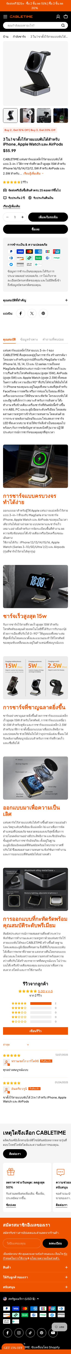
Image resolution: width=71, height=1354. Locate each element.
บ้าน (5, 36)
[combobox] (35, 25)
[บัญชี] (58, 16)
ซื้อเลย (36, 229)
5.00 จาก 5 (45, 991)
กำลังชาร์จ (19, 36)
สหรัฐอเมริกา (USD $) (21, 1298)
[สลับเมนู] (5, 16)
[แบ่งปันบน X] (32, 313)
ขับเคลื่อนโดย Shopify (45, 1347)
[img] (11, 1055)
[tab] (9, 340)
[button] (12, 182)
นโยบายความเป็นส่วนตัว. (45, 1258)
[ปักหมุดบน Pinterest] (43, 313)
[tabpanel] (35, 391)
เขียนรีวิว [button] (35, 1031)
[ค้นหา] (63, 25)
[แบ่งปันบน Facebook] (20, 313)
